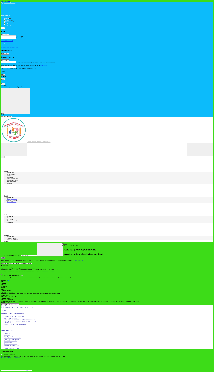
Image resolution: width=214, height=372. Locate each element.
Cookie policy (7, 333)
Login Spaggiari (43, 65)
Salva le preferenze (13, 304)
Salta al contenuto (5, 1)
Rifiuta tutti (14, 263)
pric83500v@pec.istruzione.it (21, 321)
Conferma (9, 116)
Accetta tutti (26, 263)
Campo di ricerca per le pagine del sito (11, 255)
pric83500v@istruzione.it (21, 319)
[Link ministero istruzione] (8, 3)
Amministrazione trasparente (11, 345)
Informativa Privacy (9, 336)
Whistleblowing (8, 342)
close (2, 157)
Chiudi (2, 74)
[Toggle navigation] (14, 149)
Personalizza (4, 263)
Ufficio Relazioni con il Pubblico (12, 338)
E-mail (18, 62)
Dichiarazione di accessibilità (11, 339)
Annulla (3, 116)
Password (19, 38)
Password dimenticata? (7, 41)
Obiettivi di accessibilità (10, 341)
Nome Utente (20, 36)
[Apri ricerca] (200, 149)
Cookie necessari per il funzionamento (11, 275)
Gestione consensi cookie (10, 344)
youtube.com (4, 280)
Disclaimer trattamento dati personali (10, 357)
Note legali (7, 335)
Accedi (3, 27)
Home (65, 244)
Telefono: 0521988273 (12, 318)
